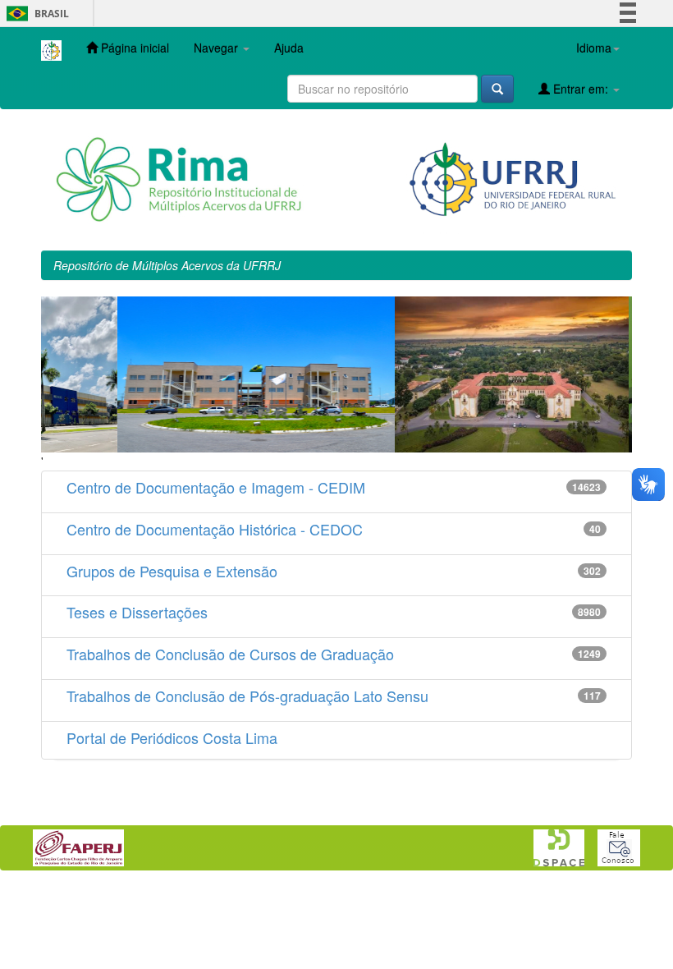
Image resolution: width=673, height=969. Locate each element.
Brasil (34, 14)
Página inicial (133, 47)
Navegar (217, 47)
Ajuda (289, 47)
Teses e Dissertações (137, 611)
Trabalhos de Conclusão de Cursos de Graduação (230, 653)
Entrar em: (580, 88)
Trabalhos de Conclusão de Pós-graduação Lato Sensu (247, 695)
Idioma (593, 47)
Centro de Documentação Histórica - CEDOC (214, 529)
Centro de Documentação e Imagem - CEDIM (215, 487)
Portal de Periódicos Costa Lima (171, 737)
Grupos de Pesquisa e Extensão (171, 570)
